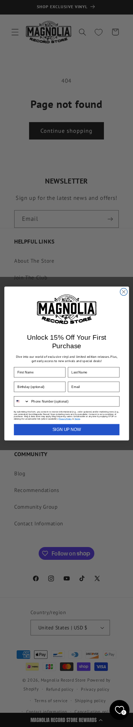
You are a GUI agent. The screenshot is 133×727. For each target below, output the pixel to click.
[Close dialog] (123, 292)
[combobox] (21, 401)
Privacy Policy (65, 418)
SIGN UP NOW (66, 429)
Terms (77, 418)
